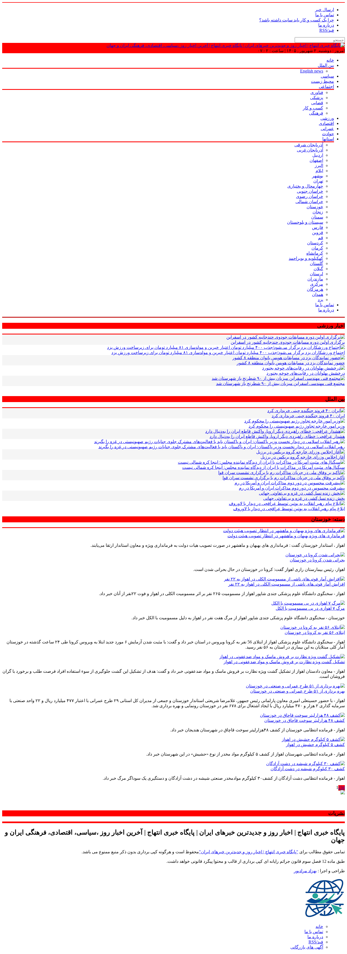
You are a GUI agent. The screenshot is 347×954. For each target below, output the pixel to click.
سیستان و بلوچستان (305, 222)
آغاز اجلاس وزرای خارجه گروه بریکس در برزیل (303, 457)
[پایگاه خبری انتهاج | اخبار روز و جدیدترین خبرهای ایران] (226, 45)
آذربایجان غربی (310, 150)
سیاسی (327, 76)
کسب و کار (313, 108)
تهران (318, 181)
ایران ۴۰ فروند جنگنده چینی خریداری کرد (308, 415)
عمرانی (327, 128)
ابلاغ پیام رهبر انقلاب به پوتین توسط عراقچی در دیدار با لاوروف (289, 508)
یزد (320, 299)
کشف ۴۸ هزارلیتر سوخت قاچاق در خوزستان (304, 720)
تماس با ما (324, 14)
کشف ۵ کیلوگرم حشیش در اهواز (315, 744)
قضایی (317, 102)
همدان (317, 294)
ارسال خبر (324, 9)
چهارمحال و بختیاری (305, 186)
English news (311, 71)
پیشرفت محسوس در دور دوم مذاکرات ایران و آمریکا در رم (292, 488)
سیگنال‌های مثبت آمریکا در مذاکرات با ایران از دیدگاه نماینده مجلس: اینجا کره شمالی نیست (263, 467)
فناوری (316, 92)
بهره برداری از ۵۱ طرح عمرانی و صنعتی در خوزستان (297, 691)
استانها (328, 139)
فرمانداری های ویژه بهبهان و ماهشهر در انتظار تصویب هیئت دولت (286, 535)
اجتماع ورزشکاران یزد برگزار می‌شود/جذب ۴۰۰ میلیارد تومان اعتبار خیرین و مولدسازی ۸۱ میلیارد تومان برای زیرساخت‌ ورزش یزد (228, 352)
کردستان (315, 243)
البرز (319, 165)
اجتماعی (326, 86)
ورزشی (327, 118)
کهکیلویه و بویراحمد (306, 258)
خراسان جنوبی (310, 191)
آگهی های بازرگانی (306, 947)
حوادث (328, 133)
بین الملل (326, 65)
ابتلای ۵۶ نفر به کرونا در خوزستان (315, 632)
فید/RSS (326, 30)
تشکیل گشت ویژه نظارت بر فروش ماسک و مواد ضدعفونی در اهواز (284, 661)
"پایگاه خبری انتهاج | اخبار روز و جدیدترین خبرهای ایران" (248, 851)
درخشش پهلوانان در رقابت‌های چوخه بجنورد (305, 373)
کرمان (317, 248)
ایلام (319, 170)
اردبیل (317, 155)
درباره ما (326, 25)
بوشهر (317, 175)
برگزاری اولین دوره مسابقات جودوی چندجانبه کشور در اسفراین (288, 342)
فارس (317, 227)
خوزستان (315, 206)
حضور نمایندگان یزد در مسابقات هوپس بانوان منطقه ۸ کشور (291, 363)
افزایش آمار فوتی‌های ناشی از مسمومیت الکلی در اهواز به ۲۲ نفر (286, 584)
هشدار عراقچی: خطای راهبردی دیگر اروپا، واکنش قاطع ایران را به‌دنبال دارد (277, 436)
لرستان (316, 273)
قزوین (317, 232)
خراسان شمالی (309, 201)
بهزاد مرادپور (305, 870)
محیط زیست (322, 81)
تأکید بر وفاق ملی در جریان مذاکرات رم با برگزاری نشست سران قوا (284, 477)
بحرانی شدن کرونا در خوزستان (317, 560)
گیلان (318, 268)
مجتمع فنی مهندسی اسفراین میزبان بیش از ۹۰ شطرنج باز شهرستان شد (280, 383)
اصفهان (316, 160)
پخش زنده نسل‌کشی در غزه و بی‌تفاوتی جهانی (304, 498)
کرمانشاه (314, 253)
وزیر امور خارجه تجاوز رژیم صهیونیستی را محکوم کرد (297, 426)
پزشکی (316, 97)
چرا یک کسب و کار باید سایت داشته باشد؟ (296, 20)
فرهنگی (316, 113)
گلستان (316, 263)
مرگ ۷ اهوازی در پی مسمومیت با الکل (310, 608)
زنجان (318, 212)
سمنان (317, 217)
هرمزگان (315, 289)
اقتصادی (326, 123)
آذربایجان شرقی (308, 145)
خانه (330, 60)
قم (320, 237)
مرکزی (316, 284)
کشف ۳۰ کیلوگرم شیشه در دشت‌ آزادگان (308, 768)
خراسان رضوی (309, 196)
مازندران (315, 279)
